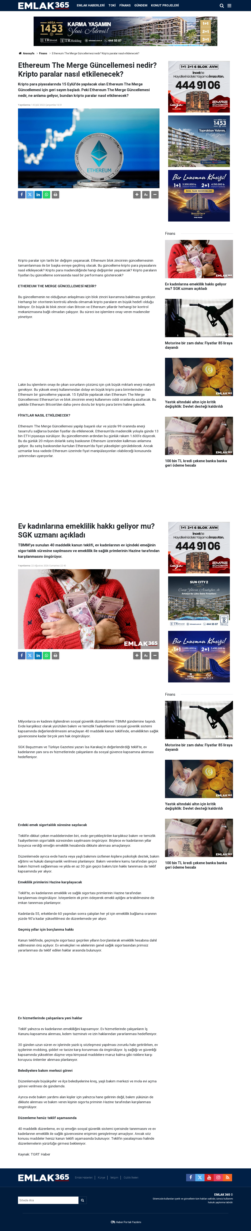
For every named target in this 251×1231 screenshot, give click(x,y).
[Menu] (229, 5)
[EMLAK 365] (43, 5)
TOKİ (112, 5)
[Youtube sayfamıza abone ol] (209, 1177)
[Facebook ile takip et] (190, 1177)
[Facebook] (21, 194)
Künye (101, 1177)
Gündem (140, 5)
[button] (137, 194)
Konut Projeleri (165, 5)
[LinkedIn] (38, 194)
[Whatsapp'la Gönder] (46, 194)
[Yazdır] (55, 194)
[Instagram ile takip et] (218, 1177)
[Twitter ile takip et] (200, 1177)
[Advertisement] (88, 227)
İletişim (114, 1177)
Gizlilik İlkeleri (131, 1177)
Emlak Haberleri (91, 5)
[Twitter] (30, 194)
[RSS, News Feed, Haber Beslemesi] (227, 1177)
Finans (125, 5)
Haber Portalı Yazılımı (128, 1222)
